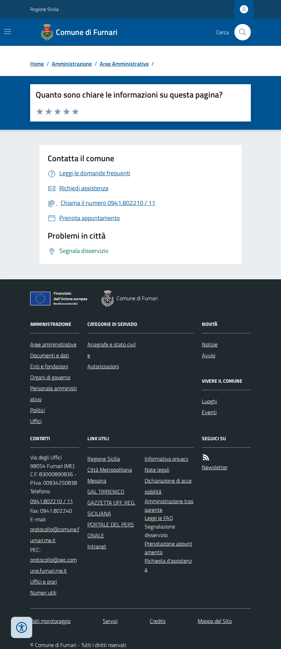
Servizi (110, 621)
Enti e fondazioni (49, 366)
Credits (158, 621)
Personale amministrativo (53, 393)
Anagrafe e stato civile (111, 349)
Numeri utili (43, 592)
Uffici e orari (43, 581)
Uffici (35, 421)
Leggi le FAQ (159, 518)
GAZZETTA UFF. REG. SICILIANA (111, 508)
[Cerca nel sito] (240, 32)
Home (37, 64)
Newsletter (215, 467)
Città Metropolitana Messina (109, 475)
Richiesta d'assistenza (168, 565)
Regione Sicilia (44, 9)
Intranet (96, 546)
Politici (37, 410)
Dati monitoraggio (50, 621)
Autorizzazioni (103, 366)
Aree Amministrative (124, 64)
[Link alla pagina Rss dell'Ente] (206, 457)
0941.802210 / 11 (51, 501)
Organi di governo (50, 377)
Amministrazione (72, 64)
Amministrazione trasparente (169, 505)
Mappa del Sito (215, 621)
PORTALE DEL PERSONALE (110, 529)
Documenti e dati (49, 355)
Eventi (209, 412)
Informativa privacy (166, 459)
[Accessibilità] (21, 627)
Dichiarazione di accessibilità (168, 486)
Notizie (210, 344)
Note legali (157, 470)
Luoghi (209, 401)
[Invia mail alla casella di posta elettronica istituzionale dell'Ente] (54, 535)
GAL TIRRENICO (105, 491)
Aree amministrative (53, 344)
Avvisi (208, 355)
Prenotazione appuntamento (168, 547)
